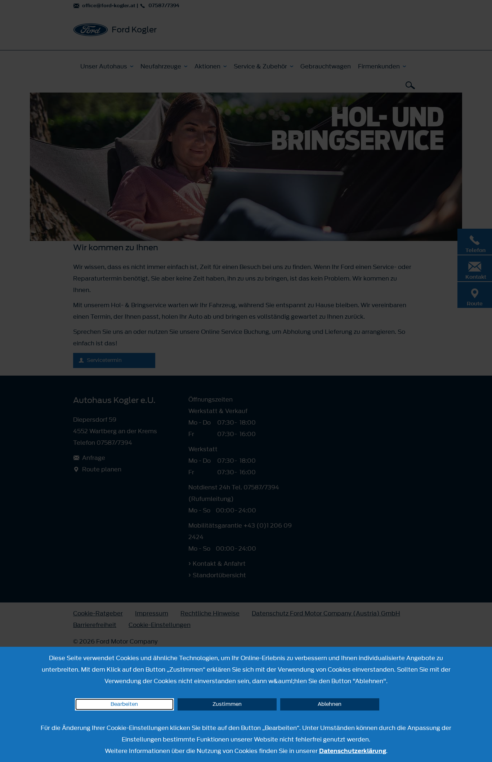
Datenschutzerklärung (352, 751)
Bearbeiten (124, 704)
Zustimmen (227, 704)
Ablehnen (329, 704)
